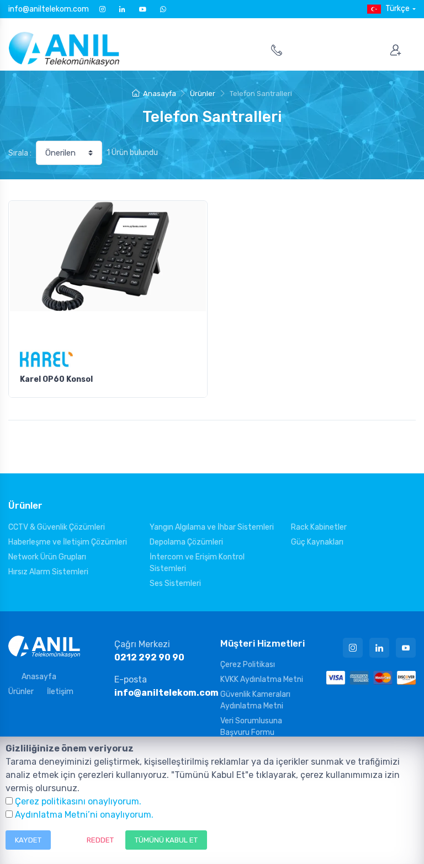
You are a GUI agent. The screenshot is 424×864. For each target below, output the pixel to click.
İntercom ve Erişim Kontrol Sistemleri (197, 562)
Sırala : (19, 153)
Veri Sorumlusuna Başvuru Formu (251, 726)
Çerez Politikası (247, 664)
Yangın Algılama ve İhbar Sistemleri (212, 527)
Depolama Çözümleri (186, 542)
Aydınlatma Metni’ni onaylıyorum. (84, 814)
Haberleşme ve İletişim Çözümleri (67, 542)
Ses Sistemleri (175, 583)
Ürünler (202, 93)
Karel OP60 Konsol (56, 379)
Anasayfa (159, 93)
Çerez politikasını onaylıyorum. (78, 801)
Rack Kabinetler (319, 527)
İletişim (60, 691)
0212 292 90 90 (149, 657)
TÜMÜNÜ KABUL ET (166, 840)
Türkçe (397, 8)
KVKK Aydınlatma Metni (261, 679)
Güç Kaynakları (317, 542)
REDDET (100, 840)
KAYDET (28, 840)
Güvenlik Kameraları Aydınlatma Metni (255, 700)
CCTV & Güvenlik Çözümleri (56, 527)
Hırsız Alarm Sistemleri (48, 572)
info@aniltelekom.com (48, 9)
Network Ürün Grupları (47, 557)
